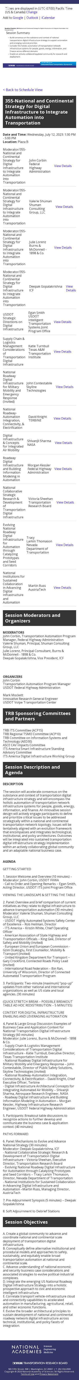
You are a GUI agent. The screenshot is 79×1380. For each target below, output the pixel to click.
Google (18, 18)
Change (31, 12)
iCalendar (48, 18)
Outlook (32, 18)
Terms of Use (28, 1374)
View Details (63, 166)
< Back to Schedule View (23, 89)
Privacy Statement (49, 1374)
